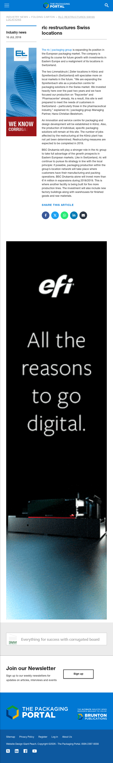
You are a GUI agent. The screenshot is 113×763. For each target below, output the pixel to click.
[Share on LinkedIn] (74, 215)
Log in (54, 736)
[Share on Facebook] (45, 215)
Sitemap (10, 736)
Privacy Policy (26, 736)
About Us (67, 736)
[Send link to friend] (83, 215)
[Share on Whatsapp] (64, 215)
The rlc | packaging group (57, 49)
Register (42, 736)
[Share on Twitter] (55, 215)
